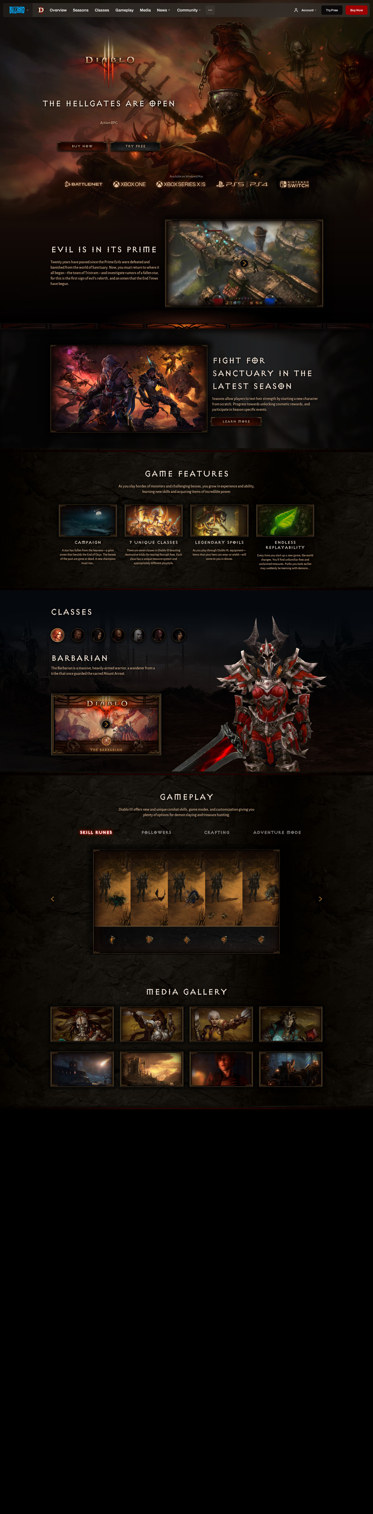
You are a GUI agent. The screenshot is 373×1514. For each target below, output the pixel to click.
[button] (357, 10)
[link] (83, 184)
